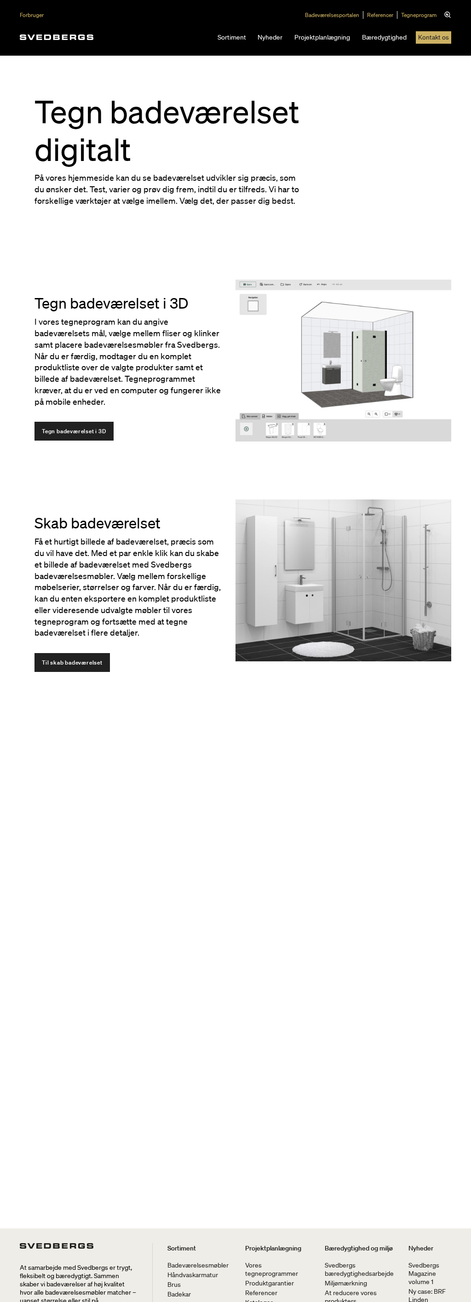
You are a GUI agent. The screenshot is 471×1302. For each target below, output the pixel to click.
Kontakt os (433, 37)
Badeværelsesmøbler (198, 1265)
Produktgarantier (269, 1283)
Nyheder (270, 37)
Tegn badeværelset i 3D (74, 431)
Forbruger (32, 15)
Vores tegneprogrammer (271, 1269)
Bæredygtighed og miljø (359, 1248)
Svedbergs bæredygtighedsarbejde (359, 1269)
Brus (174, 1284)
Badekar (179, 1294)
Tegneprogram (419, 15)
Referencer (380, 15)
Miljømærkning (346, 1283)
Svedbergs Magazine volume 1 (423, 1273)
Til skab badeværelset (72, 662)
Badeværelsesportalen (332, 15)
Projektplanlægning (322, 37)
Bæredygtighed (384, 37)
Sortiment (232, 37)
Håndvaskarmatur (192, 1275)
